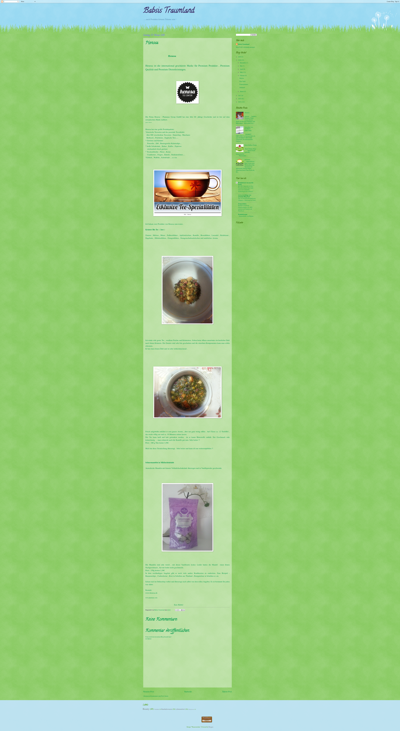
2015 (239, 102)
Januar (242, 91)
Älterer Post (227, 691)
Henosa (241, 78)
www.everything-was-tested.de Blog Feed (244, 196)
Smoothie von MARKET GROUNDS (249, 129)
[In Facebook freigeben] (182, 610)
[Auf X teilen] (180, 610)
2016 (239, 99)
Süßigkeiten (191, 709)
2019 (239, 57)
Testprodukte (242, 204)
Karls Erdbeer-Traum (251, 145)
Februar (242, 75)
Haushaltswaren (166, 709)
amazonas (247, 160)
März (241, 72)
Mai (241, 66)
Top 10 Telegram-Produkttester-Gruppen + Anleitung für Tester (247, 199)
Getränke (156, 709)
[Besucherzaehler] (207, 722)
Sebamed (242, 87)
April (241, 69)
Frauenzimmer (243, 84)
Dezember (243, 63)
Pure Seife (242, 81)
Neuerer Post (148, 691)
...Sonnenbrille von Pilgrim (245, 216)
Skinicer (247, 113)
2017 (239, 95)
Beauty (146, 708)
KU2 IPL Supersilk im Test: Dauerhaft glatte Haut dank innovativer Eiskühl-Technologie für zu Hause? (245, 188)
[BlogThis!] (178, 610)
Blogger (211, 727)
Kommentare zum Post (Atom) (159, 696)
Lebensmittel (180, 709)
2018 (239, 60)
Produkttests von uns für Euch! (245, 183)
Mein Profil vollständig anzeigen (245, 47)
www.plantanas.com (151, 598)
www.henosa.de (151, 593)
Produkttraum (242, 214)
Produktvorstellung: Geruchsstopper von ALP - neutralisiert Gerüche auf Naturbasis (245, 208)
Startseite (188, 691)
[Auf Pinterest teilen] (184, 610)
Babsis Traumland (168, 11)
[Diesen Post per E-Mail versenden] (176, 610)
